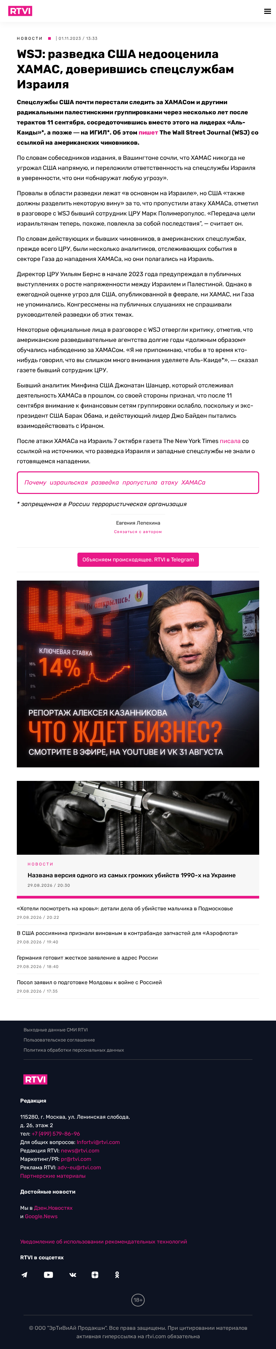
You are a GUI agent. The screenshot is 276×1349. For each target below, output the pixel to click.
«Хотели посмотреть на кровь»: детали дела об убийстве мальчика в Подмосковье (125, 908)
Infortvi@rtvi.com (98, 1142)
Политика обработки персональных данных (74, 1050)
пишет (148, 132)
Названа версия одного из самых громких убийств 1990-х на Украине (132, 875)
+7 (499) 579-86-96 (56, 1134)
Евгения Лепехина (138, 523)
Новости (30, 38)
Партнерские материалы (52, 1176)
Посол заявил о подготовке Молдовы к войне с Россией (89, 982)
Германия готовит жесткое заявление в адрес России (87, 958)
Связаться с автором (138, 531)
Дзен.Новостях (53, 1208)
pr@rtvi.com (76, 1159)
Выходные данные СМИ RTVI (56, 1030)
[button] (268, 11)
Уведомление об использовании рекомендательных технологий (103, 1241)
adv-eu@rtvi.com (79, 1167)
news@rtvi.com (80, 1150)
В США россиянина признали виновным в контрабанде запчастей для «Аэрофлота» (127, 933)
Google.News (41, 1216)
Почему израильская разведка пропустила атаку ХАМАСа (115, 482)
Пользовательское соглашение (59, 1040)
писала (230, 441)
